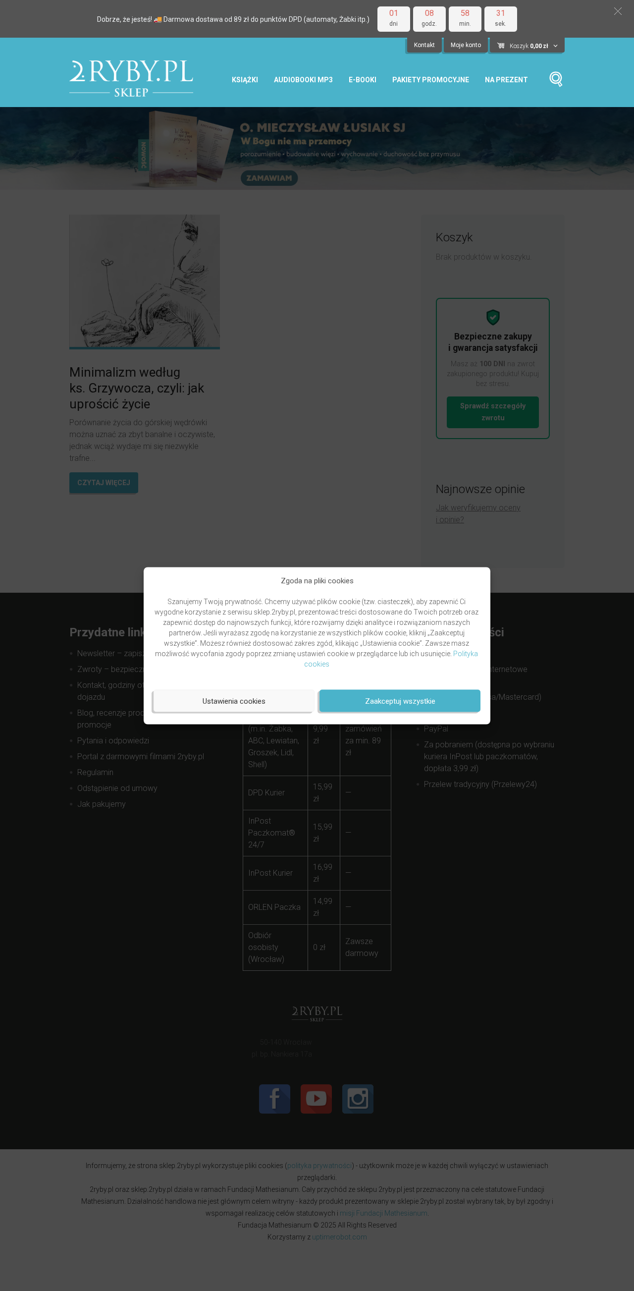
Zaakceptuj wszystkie (400, 700)
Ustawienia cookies (234, 700)
